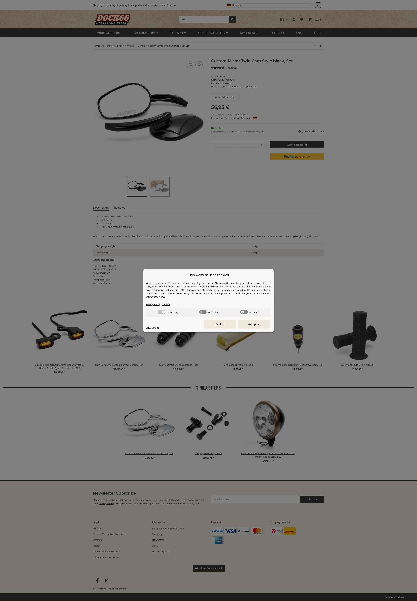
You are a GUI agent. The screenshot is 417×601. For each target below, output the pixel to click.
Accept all (254, 324)
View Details (152, 327)
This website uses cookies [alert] (208, 275)
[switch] (161, 312)
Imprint (166, 304)
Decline (219, 324)
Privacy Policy (153, 304)
